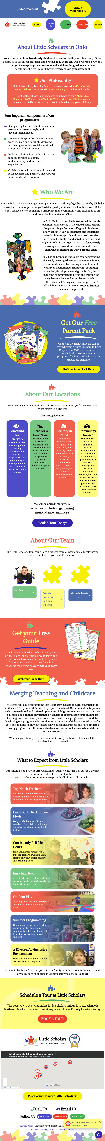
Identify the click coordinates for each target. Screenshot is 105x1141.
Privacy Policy (27, 1125)
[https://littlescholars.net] (14, 24)
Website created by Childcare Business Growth (52, 1129)
